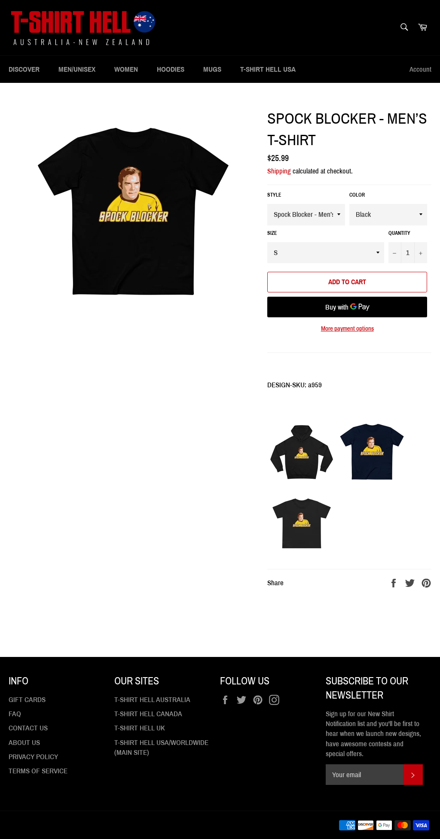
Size (272, 233)
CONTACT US (28, 728)
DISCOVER (24, 69)
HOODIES (170, 69)
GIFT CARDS (27, 700)
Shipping (279, 171)
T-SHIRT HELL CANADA (148, 714)
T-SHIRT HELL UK (139, 728)
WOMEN (126, 69)
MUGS (212, 69)
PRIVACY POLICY (33, 757)
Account (420, 69)
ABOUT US (24, 743)
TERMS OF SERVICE (38, 771)
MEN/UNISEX (76, 69)
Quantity (399, 233)
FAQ (15, 714)
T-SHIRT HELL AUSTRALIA (152, 700)
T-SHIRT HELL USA (268, 69)
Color (357, 195)
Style (274, 195)
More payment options (347, 328)
